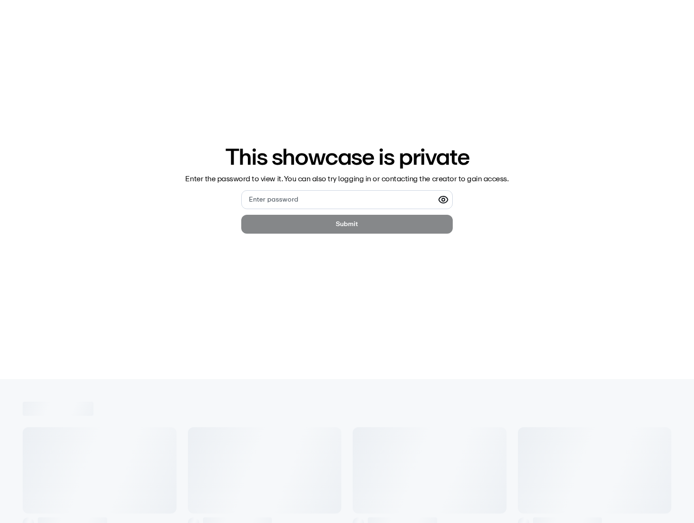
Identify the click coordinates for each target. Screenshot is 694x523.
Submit (347, 224)
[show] (443, 199)
